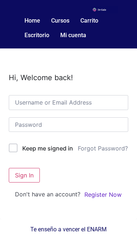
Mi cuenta (73, 35)
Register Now (103, 194)
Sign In (24, 175)
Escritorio (36, 35)
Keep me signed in (47, 148)
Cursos (60, 20)
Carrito (89, 20)
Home (32, 20)
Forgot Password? (103, 148)
